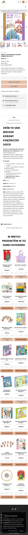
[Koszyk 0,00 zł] (23, 2)
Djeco (5, 63)
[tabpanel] (14, 27)
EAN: (2, 65)
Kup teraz (14, 86)
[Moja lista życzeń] (20, 2)
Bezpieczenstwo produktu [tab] (14, 123)
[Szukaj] (25, 7)
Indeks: (3, 61)
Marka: (2, 63)
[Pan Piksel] (5, 2)
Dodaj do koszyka (14, 82)
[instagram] (15, 509)
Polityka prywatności (13, 531)
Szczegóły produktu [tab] (14, 120)
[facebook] (12, 509)
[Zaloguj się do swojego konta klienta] (18, 2)
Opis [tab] (14, 117)
